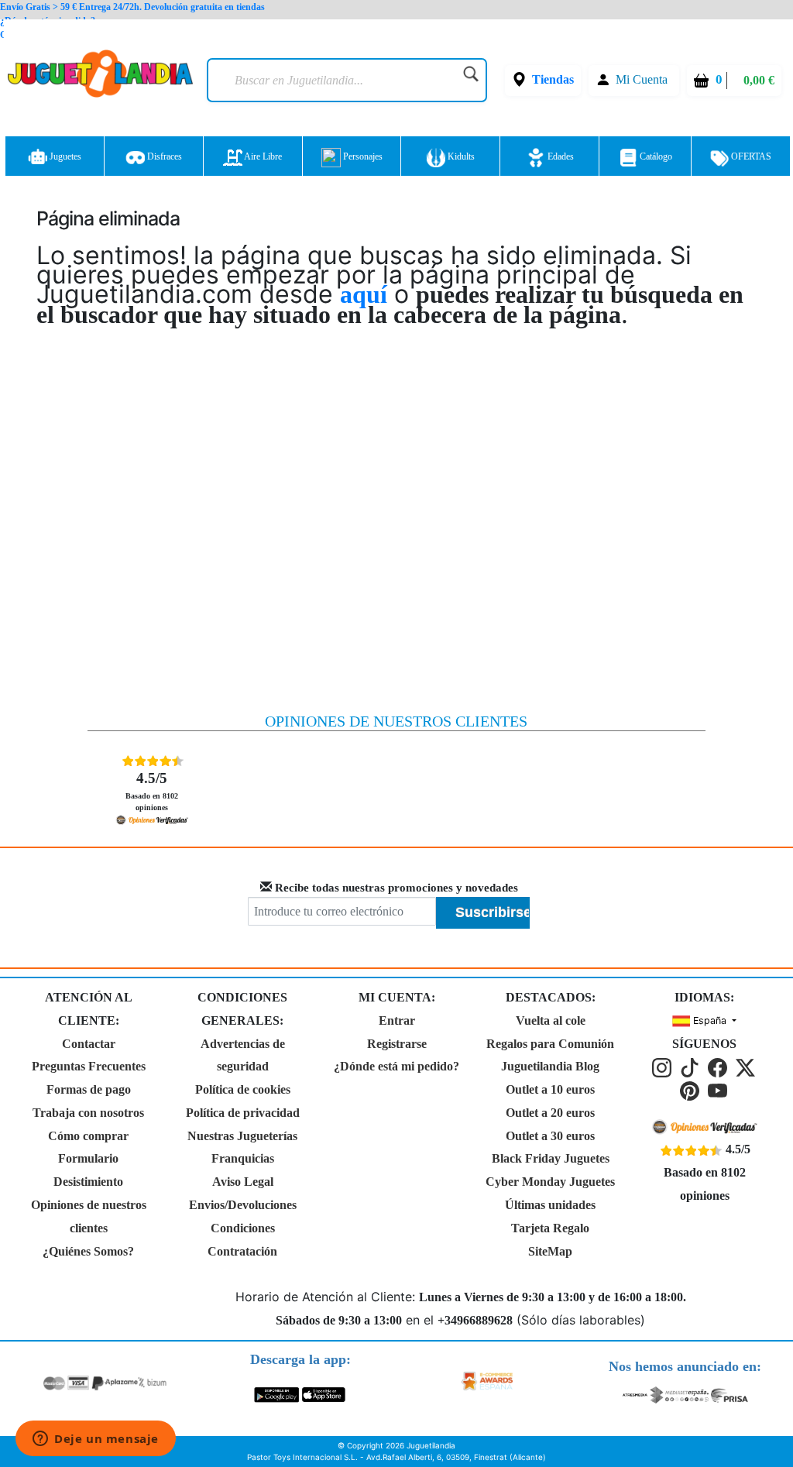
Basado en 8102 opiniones (151, 791)
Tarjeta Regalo (550, 1228)
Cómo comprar (88, 1135)
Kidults (460, 156)
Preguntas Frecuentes (89, 1066)
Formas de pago (88, 1089)
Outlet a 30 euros (550, 1135)
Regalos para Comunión (550, 1043)
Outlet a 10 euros (550, 1089)
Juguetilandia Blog (550, 1066)
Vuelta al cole (550, 1020)
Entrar (397, 1020)
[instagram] (664, 1067)
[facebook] (720, 1067)
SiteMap (550, 1251)
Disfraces (163, 156)
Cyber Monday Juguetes (550, 1181)
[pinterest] (692, 1089)
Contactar (88, 1043)
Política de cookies (242, 1089)
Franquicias (242, 1158)
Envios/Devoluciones (243, 1204)
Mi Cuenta (642, 79)
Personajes (362, 156)
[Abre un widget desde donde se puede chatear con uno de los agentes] (95, 1440)
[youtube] (718, 1089)
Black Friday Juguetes (550, 1158)
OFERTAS (750, 156)
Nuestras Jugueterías (242, 1135)
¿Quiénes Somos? (88, 1251)
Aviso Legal (242, 1181)
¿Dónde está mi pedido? (396, 1066)
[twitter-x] (746, 1067)
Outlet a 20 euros (550, 1112)
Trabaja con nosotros (88, 1112)
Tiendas (553, 79)
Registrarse (397, 1043)
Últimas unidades (550, 1204)
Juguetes (64, 156)
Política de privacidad (243, 1112)
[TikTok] (692, 1067)
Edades (559, 156)
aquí (363, 294)
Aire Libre (262, 156)
